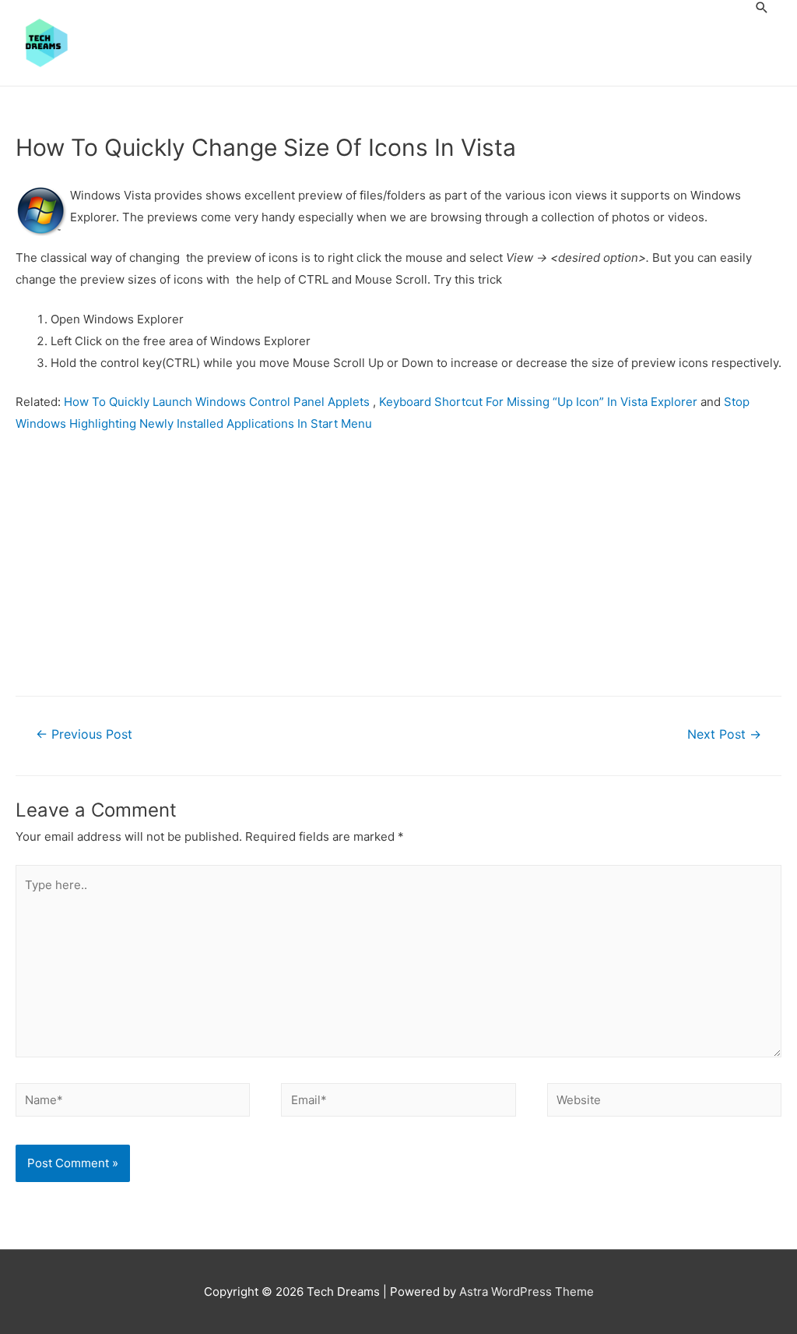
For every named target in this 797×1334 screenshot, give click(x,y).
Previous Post (84, 734)
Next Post (724, 734)
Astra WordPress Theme (526, 1291)
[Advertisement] (398, 562)
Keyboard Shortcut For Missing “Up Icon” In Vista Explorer (538, 401)
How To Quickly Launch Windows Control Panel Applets (218, 401)
